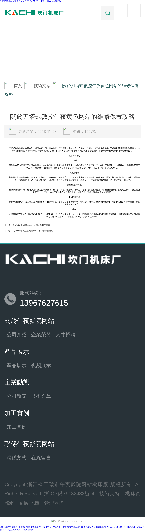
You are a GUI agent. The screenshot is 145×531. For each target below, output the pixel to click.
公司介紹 (16, 334)
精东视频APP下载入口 (106, 527)
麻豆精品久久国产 (12, 529)
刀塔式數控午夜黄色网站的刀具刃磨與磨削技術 (33, 231)
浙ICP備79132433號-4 (69, 493)
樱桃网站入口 (89, 527)
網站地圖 (30, 503)
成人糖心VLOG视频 (125, 527)
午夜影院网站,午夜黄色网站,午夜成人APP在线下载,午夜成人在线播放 (30, 1)
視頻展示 (41, 365)
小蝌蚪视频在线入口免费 (72, 527)
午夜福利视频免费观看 (28, 527)
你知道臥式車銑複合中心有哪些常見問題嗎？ (32, 225)
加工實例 (16, 427)
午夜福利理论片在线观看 (50, 527)
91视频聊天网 (27, 529)
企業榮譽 (41, 334)
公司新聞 (16, 396)
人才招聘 (65, 334)
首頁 (18, 85)
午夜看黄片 (13, 527)
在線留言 (41, 457)
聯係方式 (16, 457)
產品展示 (16, 365)
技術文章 (42, 85)
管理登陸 (54, 503)
